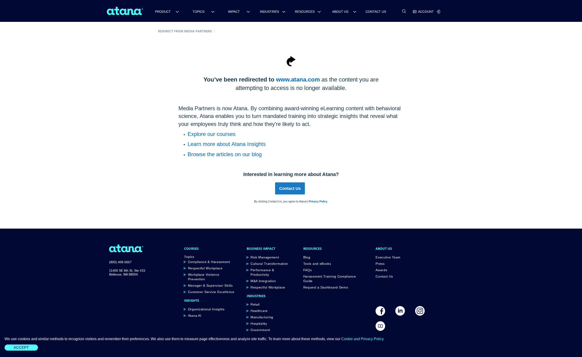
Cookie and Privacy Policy (362, 339)
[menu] (293, 10)
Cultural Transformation (269, 263)
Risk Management (265, 257)
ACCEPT (21, 347)
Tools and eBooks (317, 263)
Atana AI (194, 315)
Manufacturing (262, 317)
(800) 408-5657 (120, 262)
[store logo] (125, 11)
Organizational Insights (206, 309)
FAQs (307, 270)
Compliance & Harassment (209, 262)
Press (380, 263)
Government (260, 330)
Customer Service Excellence (211, 292)
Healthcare (259, 311)
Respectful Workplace (205, 268)
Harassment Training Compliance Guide (329, 279)
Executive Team (388, 257)
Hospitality (259, 323)
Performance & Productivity (262, 272)
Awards (381, 270)
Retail (255, 304)
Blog (306, 257)
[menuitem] (164, 11)
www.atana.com (298, 79)
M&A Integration (263, 281)
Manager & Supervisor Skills (210, 285)
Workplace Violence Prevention (203, 277)
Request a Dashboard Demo (325, 287)
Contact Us (384, 276)
